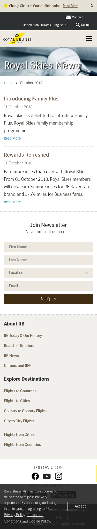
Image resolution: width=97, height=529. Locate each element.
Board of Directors (19, 345)
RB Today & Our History (23, 335)
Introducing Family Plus (31, 98)
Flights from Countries (22, 444)
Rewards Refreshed (26, 154)
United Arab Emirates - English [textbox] (43, 25)
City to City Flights (19, 421)
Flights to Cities (17, 400)
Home (8, 83)
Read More (12, 138)
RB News (11, 355)
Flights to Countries (20, 391)
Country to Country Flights (26, 411)
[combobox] (45, 25)
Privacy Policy (14, 514)
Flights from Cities (19, 434)
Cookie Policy (39, 521)
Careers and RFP (18, 365)
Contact (77, 17)
